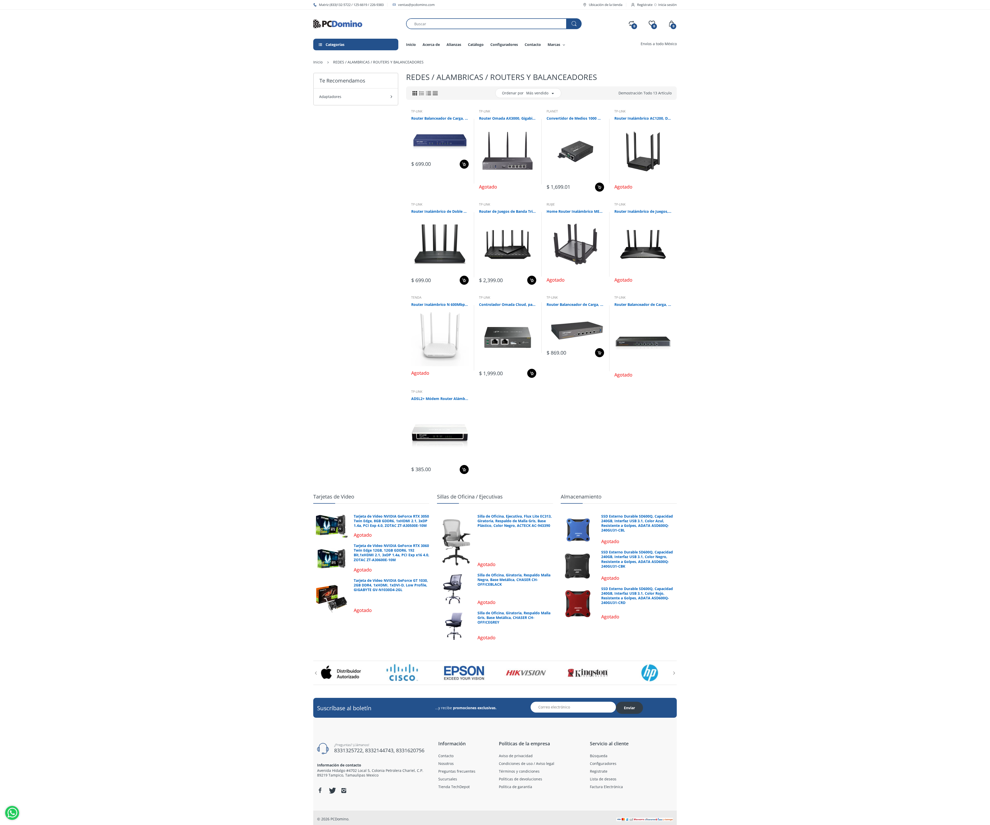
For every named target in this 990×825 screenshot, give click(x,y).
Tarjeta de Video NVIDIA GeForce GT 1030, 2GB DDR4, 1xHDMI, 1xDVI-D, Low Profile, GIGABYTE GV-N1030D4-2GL (391, 585)
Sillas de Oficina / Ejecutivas (470, 496)
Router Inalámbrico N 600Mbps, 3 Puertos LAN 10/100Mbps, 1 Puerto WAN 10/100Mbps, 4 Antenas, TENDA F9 (440, 304)
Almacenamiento (581, 496)
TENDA (416, 297)
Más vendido (537, 93)
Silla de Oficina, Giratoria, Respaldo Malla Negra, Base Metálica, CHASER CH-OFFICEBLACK (513, 580)
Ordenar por (513, 93)
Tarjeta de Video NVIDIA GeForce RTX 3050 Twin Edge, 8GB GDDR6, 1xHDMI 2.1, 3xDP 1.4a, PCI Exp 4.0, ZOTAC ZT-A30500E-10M (391, 521)
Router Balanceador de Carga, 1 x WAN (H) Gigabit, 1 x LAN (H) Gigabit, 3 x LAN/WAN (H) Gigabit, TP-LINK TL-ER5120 (643, 304)
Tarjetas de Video (333, 496)
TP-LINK (416, 111)
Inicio (318, 62)
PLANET (552, 111)
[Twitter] (332, 790)
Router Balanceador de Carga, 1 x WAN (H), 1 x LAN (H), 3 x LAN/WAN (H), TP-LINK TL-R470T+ (440, 118)
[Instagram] (343, 790)
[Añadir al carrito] (464, 164)
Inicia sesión (667, 4)
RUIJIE (551, 204)
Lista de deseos (455, 181)
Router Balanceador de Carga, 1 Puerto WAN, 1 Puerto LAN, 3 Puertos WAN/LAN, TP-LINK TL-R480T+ (575, 304)
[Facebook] (320, 790)
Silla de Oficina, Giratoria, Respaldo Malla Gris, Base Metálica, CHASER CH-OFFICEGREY (513, 618)
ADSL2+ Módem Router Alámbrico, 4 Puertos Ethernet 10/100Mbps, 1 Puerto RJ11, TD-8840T (440, 398)
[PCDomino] (337, 23)
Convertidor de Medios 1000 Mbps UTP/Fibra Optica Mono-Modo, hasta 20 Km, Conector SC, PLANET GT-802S (575, 118)
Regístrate (644, 4)
